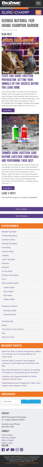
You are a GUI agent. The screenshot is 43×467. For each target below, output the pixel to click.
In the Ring (6, 246)
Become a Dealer (9, 436)
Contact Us (21, 463)
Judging (5, 254)
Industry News (8, 250)
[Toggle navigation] (38, 3)
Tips (3, 332)
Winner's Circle (8, 336)
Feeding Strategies (9, 242)
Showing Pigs (7, 320)
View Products (21, 215)
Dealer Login (7, 441)
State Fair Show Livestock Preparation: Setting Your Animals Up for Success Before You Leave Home (20, 81)
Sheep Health (9, 298)
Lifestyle (5, 262)
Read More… (8, 109)
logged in (17, 196)
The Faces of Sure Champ (12, 328)
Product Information (10, 274)
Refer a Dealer (8, 439)
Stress (4, 324)
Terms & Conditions (31, 461)
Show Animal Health (10, 282)
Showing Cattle (10, 309)
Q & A (4, 278)
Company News (8, 238)
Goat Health (9, 290)
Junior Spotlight (8, 258)
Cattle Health (9, 286)
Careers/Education (9, 234)
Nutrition (5, 266)
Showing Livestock (10, 305)
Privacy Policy (19, 461)
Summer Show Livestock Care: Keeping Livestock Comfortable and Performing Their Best (20, 156)
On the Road (7, 270)
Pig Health (8, 294)
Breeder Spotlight (9, 230)
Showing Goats (10, 313)
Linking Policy (9, 461)
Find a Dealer (21, 208)
